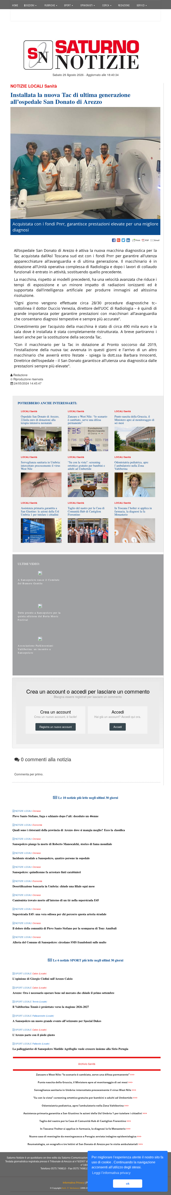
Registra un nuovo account (55, 727)
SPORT (67, 5)
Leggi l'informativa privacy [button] (111, 1173)
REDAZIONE (124, 5)
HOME (15, 5)
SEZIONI (30, 5)
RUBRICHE (50, 5)
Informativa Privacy (73, 1182)
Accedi (19, 15)
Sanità (50, 86)
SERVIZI (141, 5)
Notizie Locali (26, 86)
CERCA (106, 5)
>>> (132, 1074)
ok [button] (128, 1183)
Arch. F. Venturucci (71, 1188)
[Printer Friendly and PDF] (145, 240)
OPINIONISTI (86, 5)
